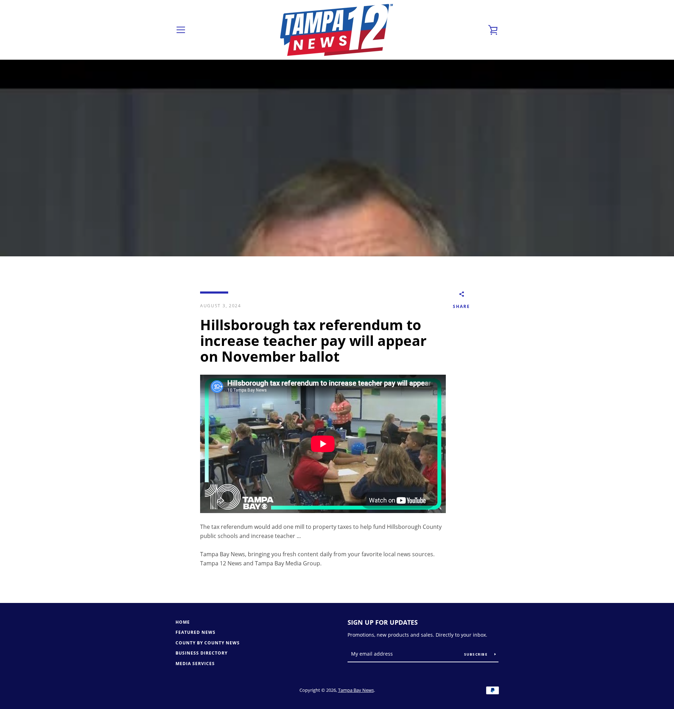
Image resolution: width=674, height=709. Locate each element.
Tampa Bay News (356, 690)
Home (183, 622)
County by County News (208, 643)
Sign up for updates (383, 622)
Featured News (196, 632)
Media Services (195, 664)
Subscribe (476, 654)
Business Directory (201, 653)
